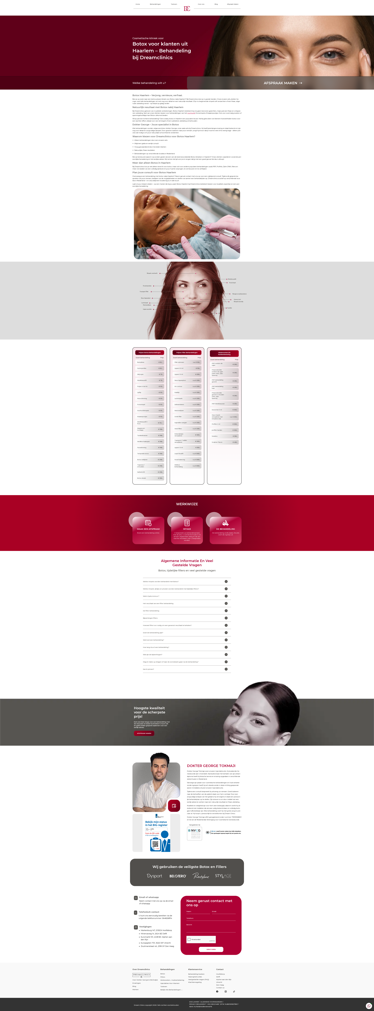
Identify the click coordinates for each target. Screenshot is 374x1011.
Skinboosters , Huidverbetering (172, 980)
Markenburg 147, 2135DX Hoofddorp (156, 930)
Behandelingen (155, 4)
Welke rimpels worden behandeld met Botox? (161, 581)
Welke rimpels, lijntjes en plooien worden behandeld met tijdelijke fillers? (171, 589)
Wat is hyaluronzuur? (151, 596)
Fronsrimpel (232, 282)
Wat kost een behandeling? (153, 640)
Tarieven (174, 4)
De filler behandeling (151, 610)
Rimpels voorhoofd (152, 273)
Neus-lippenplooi (145, 298)
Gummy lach (237, 299)
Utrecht (219, 982)
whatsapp (145, 904)
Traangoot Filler (144, 291)
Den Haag (220, 985)
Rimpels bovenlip (238, 301)
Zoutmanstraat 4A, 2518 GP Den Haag (157, 946)
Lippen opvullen (147, 309)
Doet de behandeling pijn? (153, 632)
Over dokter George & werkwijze (145, 980)
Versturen (211, 949)
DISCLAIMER (194, 1002)
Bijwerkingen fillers (150, 618)
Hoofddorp (220, 974)
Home (138, 4)
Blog (216, 4)
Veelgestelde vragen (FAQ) (198, 979)
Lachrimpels (144, 303)
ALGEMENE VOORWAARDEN (211, 1002)
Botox (162, 974)
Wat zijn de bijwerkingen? (152, 654)
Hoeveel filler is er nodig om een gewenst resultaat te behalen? (167, 625)
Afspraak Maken (232, 4)
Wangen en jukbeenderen (239, 294)
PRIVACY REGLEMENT (197, 1004)
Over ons (201, 4)
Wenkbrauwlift (232, 279)
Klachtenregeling (195, 982)
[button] (369, 1006)
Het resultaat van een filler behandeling (158, 603)
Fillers (162, 977)
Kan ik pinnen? (148, 669)
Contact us (220, 988)
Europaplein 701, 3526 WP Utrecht (156, 943)
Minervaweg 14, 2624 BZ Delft (154, 934)
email (170, 901)
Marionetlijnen (147, 305)
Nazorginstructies (195, 977)
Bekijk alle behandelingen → (171, 990)
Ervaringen (136, 983)
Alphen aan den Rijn (223, 979)
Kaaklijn (229, 308)
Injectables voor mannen (169, 983)
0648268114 (167, 918)
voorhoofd (191, 113)
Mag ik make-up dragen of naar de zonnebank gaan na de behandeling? (170, 662)
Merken (135, 989)
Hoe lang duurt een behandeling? (156, 647)
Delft (218, 977)
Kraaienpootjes (147, 286)
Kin (219, 313)
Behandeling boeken (196, 974)
